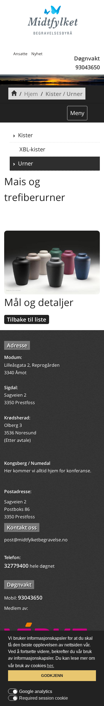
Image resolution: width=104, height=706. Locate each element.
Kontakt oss (22, 527)
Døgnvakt (19, 584)
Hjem (31, 94)
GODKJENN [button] (52, 675)
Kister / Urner (64, 94)
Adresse (17, 345)
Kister (24, 135)
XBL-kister (31, 149)
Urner (24, 163)
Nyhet (36, 53)
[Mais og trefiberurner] (52, 262)
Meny (77, 113)
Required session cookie (43, 698)
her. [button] (50, 665)
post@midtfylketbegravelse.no (36, 540)
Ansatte (20, 53)
